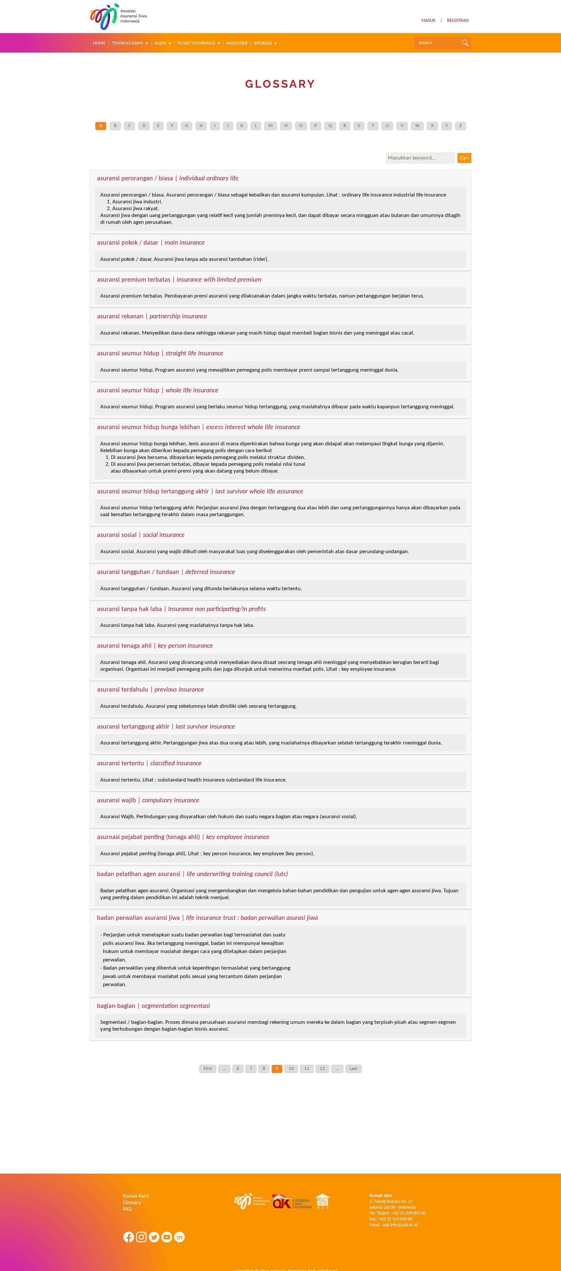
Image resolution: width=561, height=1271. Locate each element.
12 (322, 1068)
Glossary (132, 1202)
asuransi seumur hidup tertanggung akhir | (200, 492)
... (224, 1068)
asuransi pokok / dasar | (151, 243)
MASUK (428, 20)
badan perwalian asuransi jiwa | (207, 918)
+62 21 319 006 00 (395, 1219)
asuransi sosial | (141, 536)
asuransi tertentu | (149, 764)
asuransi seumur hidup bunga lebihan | (198, 428)
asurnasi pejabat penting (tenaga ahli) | (183, 838)
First (208, 1068)
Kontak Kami (136, 1196)
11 (306, 1068)
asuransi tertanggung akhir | (166, 727)
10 (291, 1068)
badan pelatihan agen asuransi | (192, 875)
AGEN (160, 43)
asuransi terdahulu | (150, 690)
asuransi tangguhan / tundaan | (166, 573)
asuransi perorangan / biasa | (168, 179)
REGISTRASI (458, 20)
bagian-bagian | (153, 1007)
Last (353, 1068)
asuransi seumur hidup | (160, 354)
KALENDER (237, 43)
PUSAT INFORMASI (196, 43)
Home (99, 43)
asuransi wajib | (148, 801)
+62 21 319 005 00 (409, 1213)
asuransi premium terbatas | (179, 280)
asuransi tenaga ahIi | (155, 646)
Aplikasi (263, 43)
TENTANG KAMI (127, 43)
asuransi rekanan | (152, 317)
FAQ (127, 1209)
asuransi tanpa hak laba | (181, 610)
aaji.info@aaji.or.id (400, 1225)
